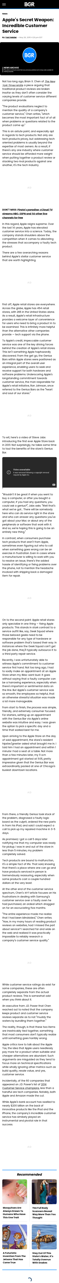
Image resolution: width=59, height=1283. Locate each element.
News (4, 14)
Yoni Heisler (11, 37)
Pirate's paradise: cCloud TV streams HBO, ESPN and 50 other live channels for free (27, 213)
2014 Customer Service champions (24, 1086)
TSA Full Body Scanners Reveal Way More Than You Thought (44, 1212)
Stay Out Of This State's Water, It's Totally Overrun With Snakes (42, 1258)
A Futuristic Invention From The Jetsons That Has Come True (14, 1257)
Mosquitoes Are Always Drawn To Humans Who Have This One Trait (14, 1212)
